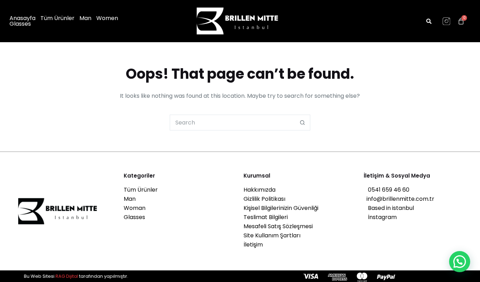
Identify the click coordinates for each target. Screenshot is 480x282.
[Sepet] (461, 21)
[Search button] (302, 122)
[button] (459, 261)
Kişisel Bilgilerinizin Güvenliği (281, 208)
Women (107, 18)
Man (85, 18)
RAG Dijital (67, 276)
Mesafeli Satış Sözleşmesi (278, 226)
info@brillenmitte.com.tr (399, 199)
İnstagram (380, 217)
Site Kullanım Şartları (272, 235)
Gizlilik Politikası (264, 199)
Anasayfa (22, 18)
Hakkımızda (259, 190)
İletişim (253, 245)
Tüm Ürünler (57, 18)
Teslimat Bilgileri (266, 217)
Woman (134, 208)
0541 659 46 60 (386, 190)
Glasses (20, 24)
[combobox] (232, 122)
